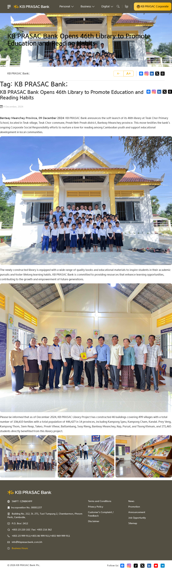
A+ (128, 73)
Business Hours (20, 548)
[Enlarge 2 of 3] (110, 439)
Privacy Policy (95, 506)
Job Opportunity (137, 517)
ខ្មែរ (126, 6)
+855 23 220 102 (21, 529)
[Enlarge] (167, 140)
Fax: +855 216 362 (42, 529)
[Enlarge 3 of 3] (167, 439)
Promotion (134, 506)
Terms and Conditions (99, 501)
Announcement (136, 512)
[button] (9, 7)
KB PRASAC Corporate (154, 6)
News (131, 501)
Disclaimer (93, 521)
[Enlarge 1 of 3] (52, 439)
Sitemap (132, 523)
